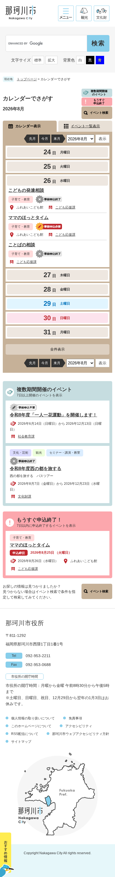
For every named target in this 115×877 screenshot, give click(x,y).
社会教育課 (26, 436)
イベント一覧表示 (85, 126)
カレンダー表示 (28, 126)
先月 (32, 139)
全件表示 (57, 349)
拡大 (51, 60)
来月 (57, 139)
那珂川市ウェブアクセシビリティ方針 (80, 734)
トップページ (27, 79)
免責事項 (75, 718)
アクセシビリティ (78, 726)
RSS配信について (24, 734)
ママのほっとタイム (28, 217)
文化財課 (24, 496)
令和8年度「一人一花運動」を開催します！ (53, 415)
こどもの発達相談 (26, 190)
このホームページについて (31, 726)
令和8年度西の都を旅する (35, 468)
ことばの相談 (21, 244)
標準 (38, 60)
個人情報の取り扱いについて (33, 718)
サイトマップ (21, 742)
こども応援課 (65, 207)
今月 (44, 139)
